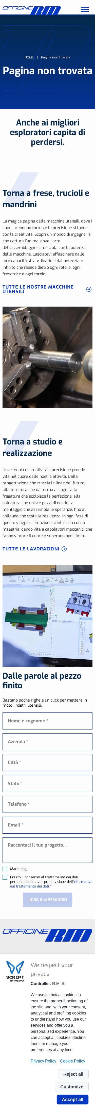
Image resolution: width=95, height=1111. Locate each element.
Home (29, 57)
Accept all (72, 1099)
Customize (71, 1086)
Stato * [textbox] (15, 784)
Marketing (18, 869)
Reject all (73, 1074)
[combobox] (47, 783)
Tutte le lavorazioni (31, 548)
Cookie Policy (72, 1061)
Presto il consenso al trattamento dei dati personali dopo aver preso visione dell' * (51, 882)
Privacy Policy (43, 1061)
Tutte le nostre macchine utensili (38, 289)
